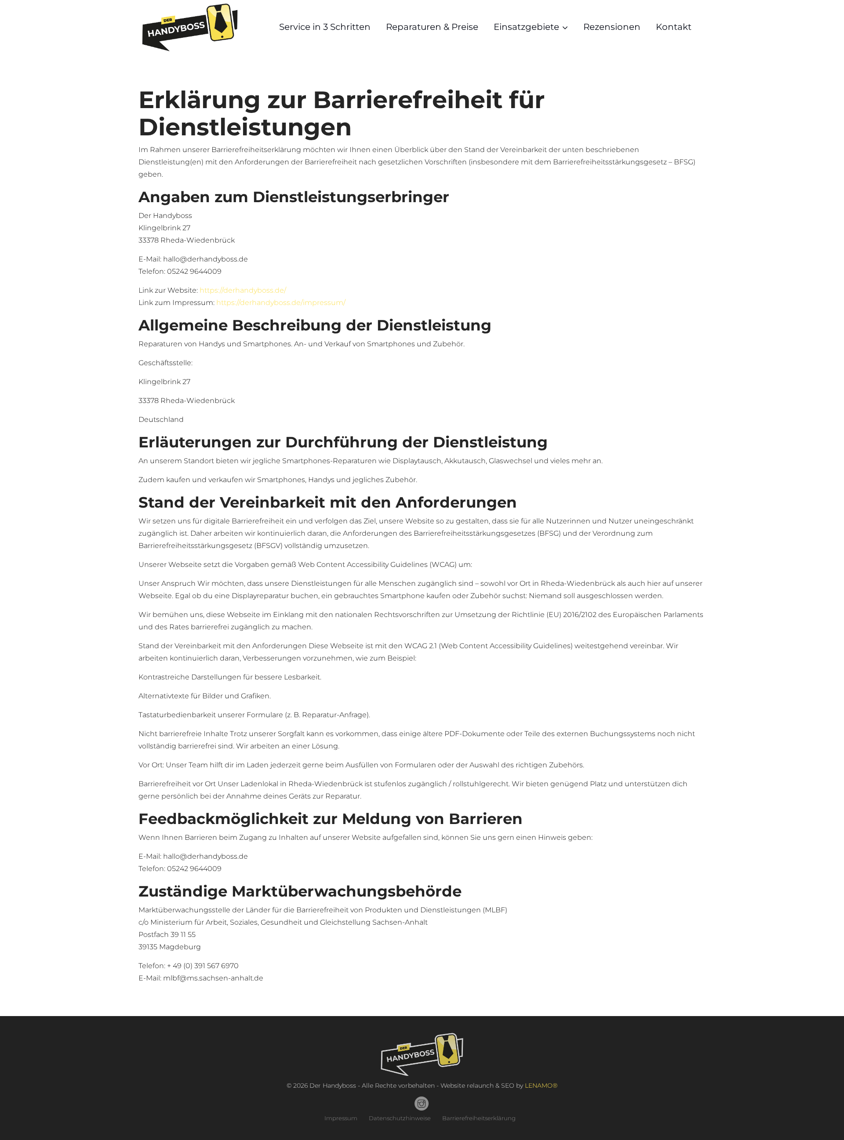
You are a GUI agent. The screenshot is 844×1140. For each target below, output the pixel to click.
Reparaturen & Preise (432, 27)
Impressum (340, 1118)
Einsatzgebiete (526, 27)
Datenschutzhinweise (400, 1118)
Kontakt (673, 27)
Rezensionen (611, 27)
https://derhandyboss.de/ (243, 290)
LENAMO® (541, 1085)
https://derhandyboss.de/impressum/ (281, 302)
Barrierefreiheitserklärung (479, 1118)
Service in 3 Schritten (325, 27)
